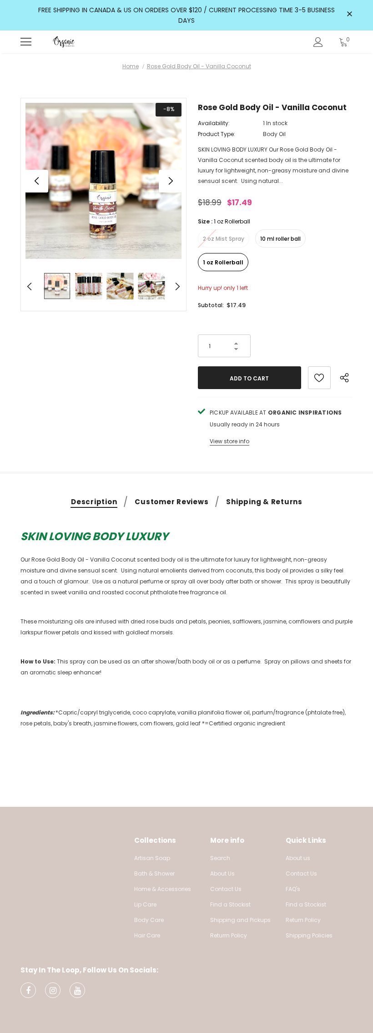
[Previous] (36, 181)
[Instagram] (52, 990)
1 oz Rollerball (223, 262)
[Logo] (63, 41)
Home (130, 66)
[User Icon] (318, 42)
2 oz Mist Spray (223, 239)
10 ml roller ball (280, 239)
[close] (349, 14)
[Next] (170, 181)
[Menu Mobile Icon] (25, 41)
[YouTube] (77, 990)
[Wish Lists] (319, 377)
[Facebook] (28, 990)
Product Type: (216, 134)
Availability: (214, 123)
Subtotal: (211, 305)
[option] (103, 181)
